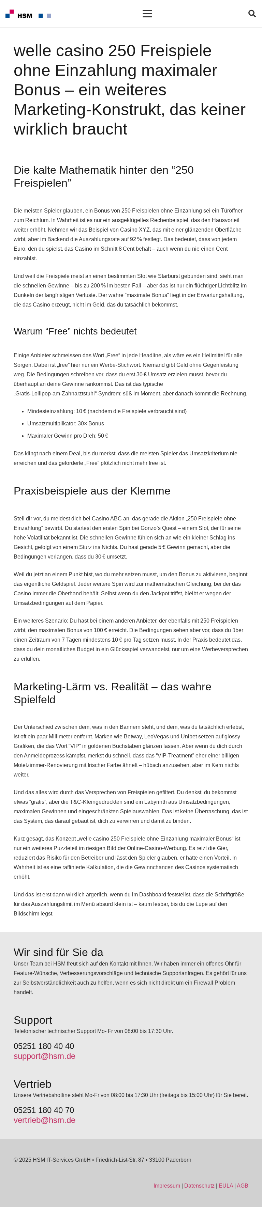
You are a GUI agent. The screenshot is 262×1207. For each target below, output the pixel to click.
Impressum (167, 1186)
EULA (226, 1186)
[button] (148, 13)
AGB (242, 1186)
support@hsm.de (44, 1056)
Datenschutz (199, 1186)
